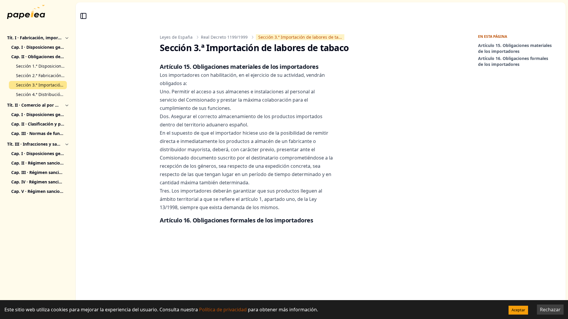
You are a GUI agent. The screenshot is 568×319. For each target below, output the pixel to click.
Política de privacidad (223, 309)
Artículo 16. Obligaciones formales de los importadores (513, 61)
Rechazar (550, 309)
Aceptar (518, 310)
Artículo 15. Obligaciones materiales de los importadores (515, 48)
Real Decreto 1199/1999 (224, 37)
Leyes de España (176, 37)
